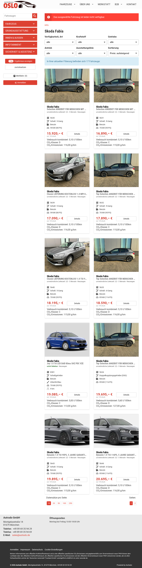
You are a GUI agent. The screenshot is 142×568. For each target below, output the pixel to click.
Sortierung (113, 48)
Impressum (25, 549)
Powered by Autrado (124, 565)
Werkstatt (104, 4)
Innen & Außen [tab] (14, 38)
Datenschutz (37, 549)
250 (70, 503)
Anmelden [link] (21, 82)
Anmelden (14, 549)
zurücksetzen (20, 67)
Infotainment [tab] (13, 44)
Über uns (85, 4)
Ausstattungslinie (85, 48)
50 (59, 503)
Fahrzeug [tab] (11, 24)
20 (54, 503)
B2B (117, 4)
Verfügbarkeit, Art (54, 36)
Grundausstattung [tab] (16, 30)
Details (77, 134)
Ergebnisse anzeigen (20, 61)
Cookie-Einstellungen (54, 549)
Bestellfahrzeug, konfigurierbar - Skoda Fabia (116, 366)
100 (64, 503)
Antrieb (48, 48)
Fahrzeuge (66, 4)
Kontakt (131, 4)
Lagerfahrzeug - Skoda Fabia (67, 366)
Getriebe (112, 36)
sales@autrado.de (21, 535)
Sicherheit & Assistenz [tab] (18, 51)
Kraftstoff (81, 36)
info (47, 25)
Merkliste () (21, 76)
